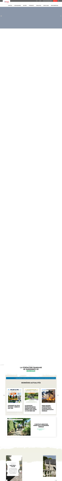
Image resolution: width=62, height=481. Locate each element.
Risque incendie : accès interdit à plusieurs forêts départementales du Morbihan (30, 408)
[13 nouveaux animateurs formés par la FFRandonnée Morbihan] (19, 427)
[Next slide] (60, 16)
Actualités (12, 390)
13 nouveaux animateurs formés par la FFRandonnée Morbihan (41, 425)
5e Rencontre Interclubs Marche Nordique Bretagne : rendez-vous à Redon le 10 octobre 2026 (14, 408)
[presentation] (4, 395)
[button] (58, 1)
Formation (11, 419)
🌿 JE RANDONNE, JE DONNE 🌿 (47, 406)
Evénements (16, 392)
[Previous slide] (1, 16)
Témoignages (19, 419)
